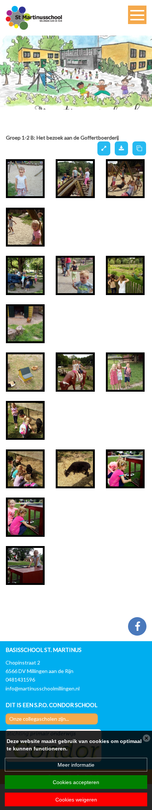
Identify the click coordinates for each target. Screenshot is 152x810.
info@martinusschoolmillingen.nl (43, 688)
